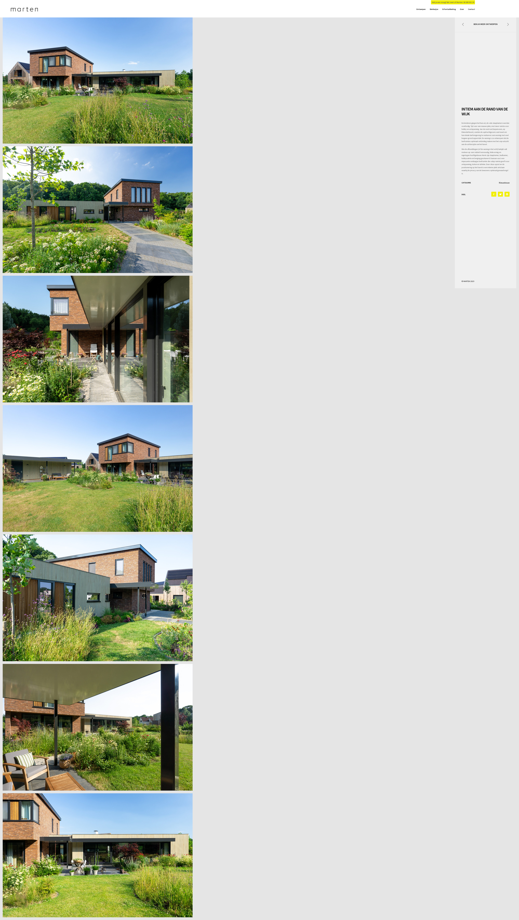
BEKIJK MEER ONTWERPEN (486, 24)
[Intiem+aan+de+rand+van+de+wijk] (500, 194)
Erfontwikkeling (449, 9)
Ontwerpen (421, 9)
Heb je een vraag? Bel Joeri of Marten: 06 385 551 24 (453, 2)
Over (462, 9)
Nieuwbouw (504, 182)
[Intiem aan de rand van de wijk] (493, 194)
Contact (471, 9)
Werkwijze (434, 9)
